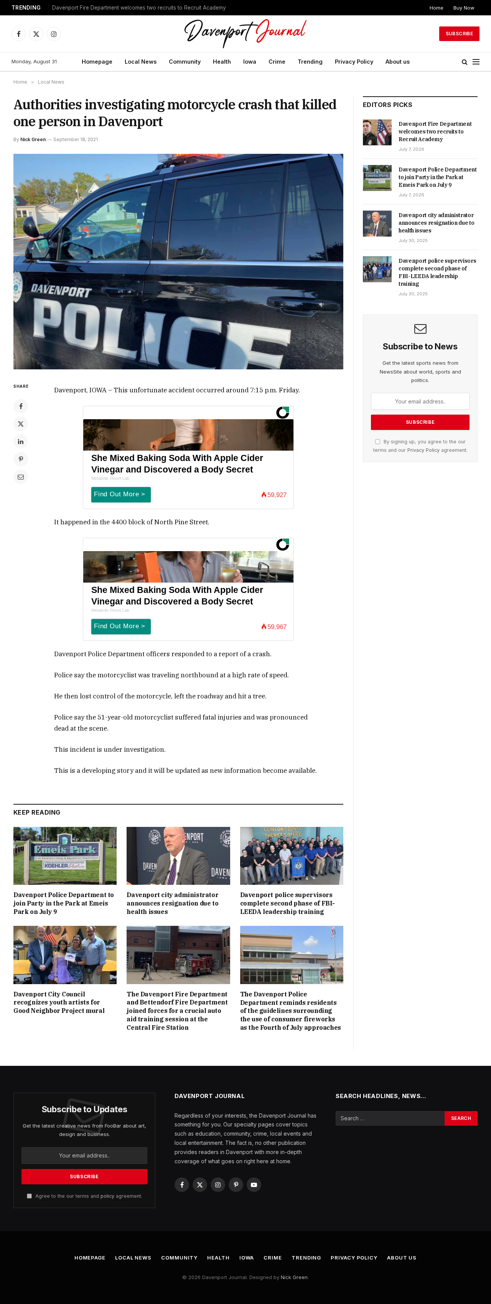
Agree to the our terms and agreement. (88, 1196)
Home (436, 8)
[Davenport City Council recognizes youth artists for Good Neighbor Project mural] (65, 955)
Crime (277, 61)
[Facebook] (20, 406)
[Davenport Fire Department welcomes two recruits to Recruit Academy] (377, 132)
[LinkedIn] (20, 441)
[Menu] (476, 62)
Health (222, 61)
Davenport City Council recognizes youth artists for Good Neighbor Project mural (58, 1002)
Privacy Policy (354, 61)
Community (185, 61)
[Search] (464, 62)
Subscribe (459, 33)
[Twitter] (20, 424)
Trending (310, 61)
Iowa (249, 61)
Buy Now (464, 8)
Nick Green (33, 139)
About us (398, 61)
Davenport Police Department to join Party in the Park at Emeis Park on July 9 (148, 8)
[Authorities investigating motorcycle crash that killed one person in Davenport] (178, 261)
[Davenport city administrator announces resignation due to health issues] (178, 856)
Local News (141, 61)
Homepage (97, 61)
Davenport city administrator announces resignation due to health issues (172, 903)
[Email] (20, 476)
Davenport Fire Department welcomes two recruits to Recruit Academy (435, 131)
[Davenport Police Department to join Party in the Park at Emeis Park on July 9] (65, 856)
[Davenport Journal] (246, 33)
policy (107, 1196)
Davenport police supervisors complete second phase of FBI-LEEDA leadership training (287, 903)
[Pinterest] (20, 459)
